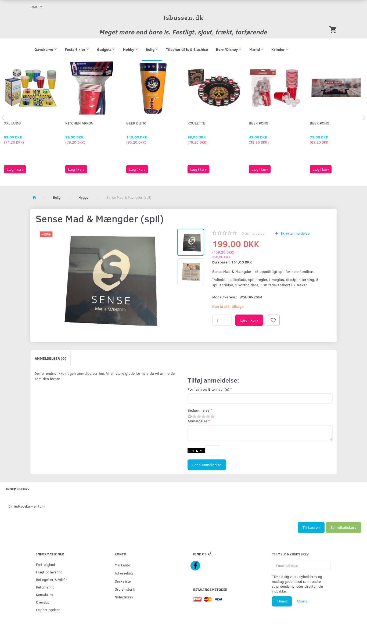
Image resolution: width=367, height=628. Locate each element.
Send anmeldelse (206, 464)
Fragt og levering (49, 572)
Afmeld (302, 601)
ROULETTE (196, 123)
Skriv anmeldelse (294, 233)
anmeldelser (254, 233)
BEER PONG (258, 123)
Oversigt (42, 602)
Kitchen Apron (79, 123)
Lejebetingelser (48, 609)
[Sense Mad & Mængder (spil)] (106, 278)
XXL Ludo (12, 123)
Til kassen (311, 527)
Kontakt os (44, 594)
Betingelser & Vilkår (51, 579)
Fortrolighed (45, 564)
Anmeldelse (197, 420)
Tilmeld (281, 601)
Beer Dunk (136, 123)
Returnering (45, 587)
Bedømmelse (198, 410)
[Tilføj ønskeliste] (273, 320)
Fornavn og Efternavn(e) (208, 389)
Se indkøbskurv (343, 527)
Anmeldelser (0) (50, 358)
